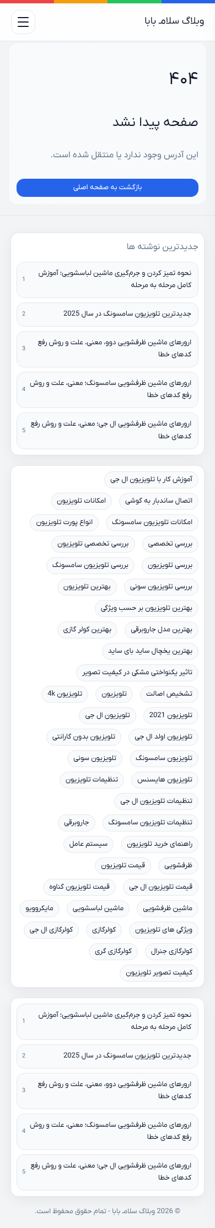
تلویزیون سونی (94, 758)
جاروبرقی (76, 823)
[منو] (23, 22)
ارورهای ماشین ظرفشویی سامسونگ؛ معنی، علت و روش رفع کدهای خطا (110, 389)
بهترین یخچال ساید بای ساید (150, 651)
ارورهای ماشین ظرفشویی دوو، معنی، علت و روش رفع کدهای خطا (114, 349)
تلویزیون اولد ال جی (163, 737)
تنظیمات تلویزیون (92, 780)
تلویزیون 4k (64, 694)
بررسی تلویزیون (170, 565)
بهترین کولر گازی (87, 630)
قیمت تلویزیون (123, 866)
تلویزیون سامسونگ (164, 758)
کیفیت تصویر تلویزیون (159, 973)
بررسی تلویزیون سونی (161, 587)
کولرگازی (104, 930)
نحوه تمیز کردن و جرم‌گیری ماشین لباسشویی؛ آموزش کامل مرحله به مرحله (115, 279)
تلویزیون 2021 (170, 715)
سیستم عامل (88, 844)
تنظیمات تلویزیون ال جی (156, 801)
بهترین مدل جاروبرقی (161, 630)
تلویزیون (114, 694)
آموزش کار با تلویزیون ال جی (151, 479)
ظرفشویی (178, 866)
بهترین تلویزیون (87, 587)
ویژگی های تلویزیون (163, 930)
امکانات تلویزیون (81, 501)
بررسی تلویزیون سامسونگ (90, 565)
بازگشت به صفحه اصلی (107, 187)
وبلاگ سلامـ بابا (174, 21)
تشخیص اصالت (169, 694)
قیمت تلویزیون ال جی (160, 887)
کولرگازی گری (113, 951)
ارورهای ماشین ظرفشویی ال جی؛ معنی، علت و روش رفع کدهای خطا (111, 430)
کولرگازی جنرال (171, 951)
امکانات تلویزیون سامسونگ (152, 522)
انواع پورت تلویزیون (64, 522)
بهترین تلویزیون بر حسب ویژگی (146, 608)
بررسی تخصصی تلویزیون (93, 544)
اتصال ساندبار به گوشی (158, 501)
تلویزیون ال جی (107, 715)
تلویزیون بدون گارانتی (84, 737)
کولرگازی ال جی (51, 930)
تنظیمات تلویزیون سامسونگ (150, 823)
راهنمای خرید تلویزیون (159, 844)
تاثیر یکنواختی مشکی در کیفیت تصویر (137, 673)
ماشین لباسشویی (98, 908)
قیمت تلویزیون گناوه (79, 887)
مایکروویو (39, 908)
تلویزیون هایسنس (164, 780)
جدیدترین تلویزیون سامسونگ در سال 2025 (127, 314)
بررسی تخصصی (170, 544)
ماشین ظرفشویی (167, 908)
